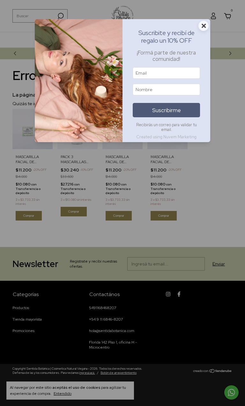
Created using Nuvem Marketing (166, 137)
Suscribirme (166, 110)
